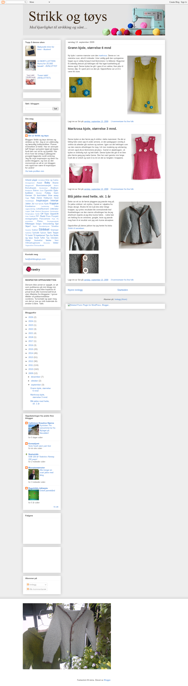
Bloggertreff (29, 185)
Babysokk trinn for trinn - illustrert (45, 48)
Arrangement (30, 183)
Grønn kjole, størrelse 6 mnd (89, 48)
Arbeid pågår (31, 180)
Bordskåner (43, 188)
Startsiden (122, 290)
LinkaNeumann (42, 209)
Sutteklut (28, 233)
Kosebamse (30, 206)
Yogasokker (29, 245)
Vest (56, 240)
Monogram (45, 211)
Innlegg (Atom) (121, 299)
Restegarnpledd (52, 221)
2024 (31, 321)
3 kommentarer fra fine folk (122, 280)
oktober (35, 381)
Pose (48, 216)
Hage (27, 198)
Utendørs (54, 238)
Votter (55, 243)
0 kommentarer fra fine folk (122, 189)
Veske (48, 240)
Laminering (45, 206)
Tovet (36, 238)
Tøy (47, 238)
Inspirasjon (42, 200)
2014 (31, 353)
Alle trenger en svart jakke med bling (46, 472)
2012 (31, 361)
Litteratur (54, 209)
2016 (31, 345)
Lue (32, 211)
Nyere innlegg (75, 290)
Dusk (42, 190)
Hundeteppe (29, 201)
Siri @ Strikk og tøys (38, 135)
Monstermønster (36, 467)
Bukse (36, 190)
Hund (56, 198)
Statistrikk (33, 454)
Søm (49, 232)
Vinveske (46, 243)
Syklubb (35, 233)
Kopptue (53, 203)
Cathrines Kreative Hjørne (41, 423)
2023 (31, 325)
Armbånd (41, 180)
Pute (53, 219)
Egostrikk (49, 190)
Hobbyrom (48, 198)
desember (36, 377)
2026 (31, 317)
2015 (31, 349)
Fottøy (48, 193)
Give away (53, 195)
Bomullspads (30, 188)
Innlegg (32, 584)
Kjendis (41, 204)
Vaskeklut (38, 240)
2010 (31, 369)
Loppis (27, 211)
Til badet (29, 235)
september (36, 385)
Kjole (46, 204)
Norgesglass (29, 214)
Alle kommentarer (37, 589)
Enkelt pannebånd (47, 490)
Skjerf (28, 226)
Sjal (56, 224)
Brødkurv (54, 188)
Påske (40, 221)
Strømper (54, 230)
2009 (31, 373)
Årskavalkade (39, 245)
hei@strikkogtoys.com (35, 259)
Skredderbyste (44, 226)
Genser (28, 195)
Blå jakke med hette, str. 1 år (89, 196)
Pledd (42, 216)
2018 (31, 337)
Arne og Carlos (51, 180)
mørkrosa (103, 55)
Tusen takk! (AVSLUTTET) (44, 76)
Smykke (28, 230)
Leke (56, 206)
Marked (38, 211)
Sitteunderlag (48, 224)
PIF (37, 216)
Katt (36, 204)
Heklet (39, 198)
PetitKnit (32, 216)
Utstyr (28, 240)
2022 (31, 329)
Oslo (27, 216)
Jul (33, 203)
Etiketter (39, 193)
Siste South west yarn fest (39, 446)
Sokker (35, 230)
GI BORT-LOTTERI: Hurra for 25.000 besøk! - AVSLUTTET (47, 63)
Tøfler (42, 238)
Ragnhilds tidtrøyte (38, 488)
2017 (31, 341)
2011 (30, 365)
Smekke (54, 226)
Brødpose (28, 190)
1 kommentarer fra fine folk (122, 121)
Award (39, 183)
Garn (56, 193)
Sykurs (43, 233)
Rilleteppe (30, 224)
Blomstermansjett (43, 185)
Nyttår (37, 214)
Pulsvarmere (44, 219)
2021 (31, 333)
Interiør (54, 200)
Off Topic (45, 214)
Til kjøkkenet (39, 235)
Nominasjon (54, 211)
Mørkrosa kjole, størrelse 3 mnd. (92, 128)
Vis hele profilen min (34, 171)
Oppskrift (54, 214)
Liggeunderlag (30, 209)
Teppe (55, 232)
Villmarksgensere (32, 243)
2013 (31, 357)
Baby (47, 182)
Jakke (28, 203)
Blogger (107, 680)
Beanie (55, 183)
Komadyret (33, 443)
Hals (33, 198)
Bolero (56, 185)
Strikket (44, 229)
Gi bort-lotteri (40, 195)
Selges (39, 224)
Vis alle (55, 507)
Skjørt (35, 226)
